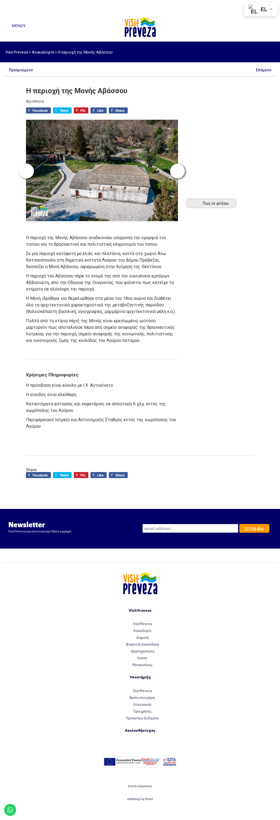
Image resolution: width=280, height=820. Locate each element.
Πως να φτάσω (216, 203)
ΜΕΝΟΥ (18, 26)
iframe (149, 799)
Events (142, 658)
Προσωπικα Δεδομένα (142, 718)
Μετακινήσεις (142, 665)
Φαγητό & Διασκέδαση (142, 644)
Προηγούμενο (21, 70)
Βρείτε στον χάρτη (142, 698)
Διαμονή (142, 638)
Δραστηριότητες (142, 651)
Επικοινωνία (142, 705)
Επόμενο (263, 70)
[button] (26, 171)
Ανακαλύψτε (142, 631)
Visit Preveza (142, 624)
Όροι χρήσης (142, 711)
